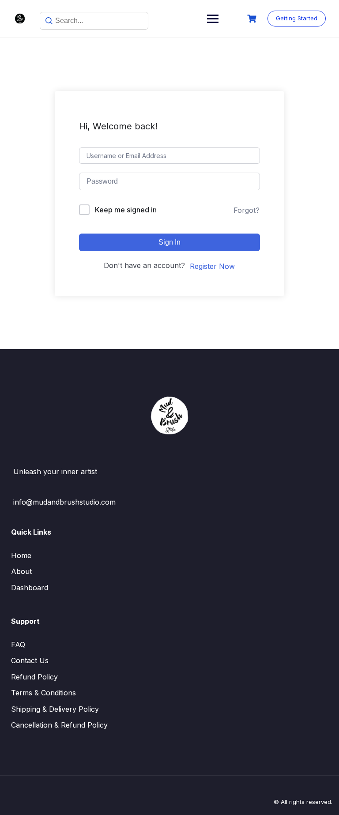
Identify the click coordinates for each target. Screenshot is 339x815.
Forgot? (247, 210)
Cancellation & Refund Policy (59, 725)
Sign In (169, 242)
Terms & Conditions (43, 692)
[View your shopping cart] (253, 19)
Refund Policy (34, 676)
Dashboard (29, 587)
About (21, 571)
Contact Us (30, 660)
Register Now (212, 266)
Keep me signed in (126, 209)
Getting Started (296, 18)
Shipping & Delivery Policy (55, 709)
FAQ (18, 644)
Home (21, 555)
